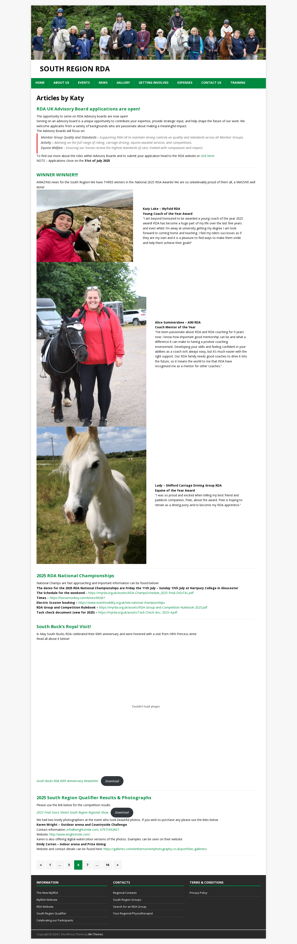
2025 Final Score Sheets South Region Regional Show (72, 812)
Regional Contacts (125, 893)
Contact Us (211, 82)
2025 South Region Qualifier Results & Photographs (94, 798)
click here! (207, 156)
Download (112, 781)
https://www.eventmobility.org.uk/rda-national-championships (121, 602)
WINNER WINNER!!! (57, 175)
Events (84, 82)
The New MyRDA (47, 893)
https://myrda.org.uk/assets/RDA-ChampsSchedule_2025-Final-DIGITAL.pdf (141, 593)
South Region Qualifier (51, 913)
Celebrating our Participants (55, 920)
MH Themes (95, 934)
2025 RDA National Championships (75, 576)
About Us (61, 82)
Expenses (184, 82)
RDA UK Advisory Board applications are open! (88, 109)
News (103, 82)
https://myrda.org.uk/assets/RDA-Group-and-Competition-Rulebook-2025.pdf (153, 607)
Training (237, 82)
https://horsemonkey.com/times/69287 (77, 598)
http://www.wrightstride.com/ (69, 834)
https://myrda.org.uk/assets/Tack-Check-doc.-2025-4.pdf (137, 612)
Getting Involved (154, 82)
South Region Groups (127, 900)
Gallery (123, 82)
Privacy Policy (198, 893)
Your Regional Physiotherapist (133, 913)
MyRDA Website (47, 900)
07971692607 (109, 829)
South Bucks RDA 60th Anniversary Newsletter (67, 781)
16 (107, 865)
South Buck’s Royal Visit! (64, 626)
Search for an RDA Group (129, 907)
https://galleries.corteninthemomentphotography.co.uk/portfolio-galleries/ (155, 849)
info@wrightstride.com (82, 829)
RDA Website (45, 907)
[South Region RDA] (148, 57)
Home (40, 82)
